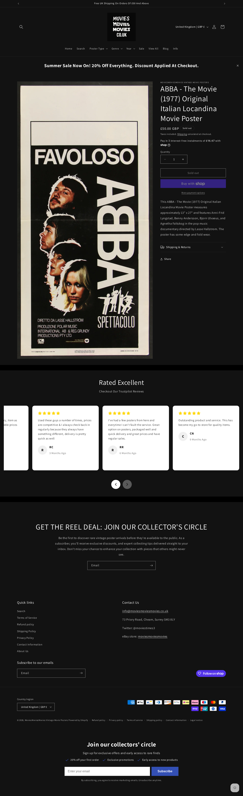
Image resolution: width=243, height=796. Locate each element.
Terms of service (135, 720)
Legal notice (196, 720)
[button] (21, 27)
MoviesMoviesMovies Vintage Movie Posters (46, 720)
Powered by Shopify (78, 720)
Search (21, 611)
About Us (22, 651)
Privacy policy (116, 720)
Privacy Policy (25, 638)
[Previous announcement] (18, 3)
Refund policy (25, 624)
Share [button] (167, 259)
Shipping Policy (26, 631)
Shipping (182, 134)
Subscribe (165, 771)
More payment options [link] (193, 192)
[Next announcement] (224, 3)
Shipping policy (154, 720)
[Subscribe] (151, 565)
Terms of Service (27, 617)
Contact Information (29, 644)
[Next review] (127, 484)
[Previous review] (115, 484)
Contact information (176, 720)
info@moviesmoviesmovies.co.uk (145, 611)
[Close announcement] (237, 65)
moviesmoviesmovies (152, 637)
